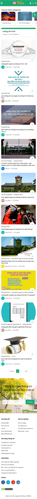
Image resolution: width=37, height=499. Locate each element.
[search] (35, 3)
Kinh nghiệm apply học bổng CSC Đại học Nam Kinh (17, 197)
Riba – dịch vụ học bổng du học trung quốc (12, 467)
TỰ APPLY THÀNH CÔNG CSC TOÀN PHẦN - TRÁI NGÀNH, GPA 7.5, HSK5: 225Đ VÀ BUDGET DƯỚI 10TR (18, 164)
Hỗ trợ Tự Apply (22, 423)
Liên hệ (3, 428)
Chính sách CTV (5, 426)
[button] (1, 3)
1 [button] (17, 371)
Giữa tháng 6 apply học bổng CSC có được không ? (17, 229)
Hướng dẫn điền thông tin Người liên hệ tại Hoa (16, 327)
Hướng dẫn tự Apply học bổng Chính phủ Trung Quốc (18, 295)
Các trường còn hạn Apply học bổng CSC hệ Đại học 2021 (17, 97)
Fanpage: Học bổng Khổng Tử (8, 473)
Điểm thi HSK (4, 450)
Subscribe (30, 402)
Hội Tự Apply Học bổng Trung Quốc (10, 462)
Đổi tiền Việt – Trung (23, 431)
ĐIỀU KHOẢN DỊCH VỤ (6, 434)
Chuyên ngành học (6, 448)
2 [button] (21, 371)
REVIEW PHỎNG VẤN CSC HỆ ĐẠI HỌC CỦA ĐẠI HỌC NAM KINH (17, 262)
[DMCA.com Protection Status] (7, 489)
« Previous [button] (11, 371)
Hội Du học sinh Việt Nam (7, 464)
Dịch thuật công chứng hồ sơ (25, 428)
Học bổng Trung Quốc (7, 445)
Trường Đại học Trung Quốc (8, 442)
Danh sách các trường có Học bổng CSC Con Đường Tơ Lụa (17, 130)
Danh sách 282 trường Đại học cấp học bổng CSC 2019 (16, 360)
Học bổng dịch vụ (22, 426)
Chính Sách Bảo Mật (6, 431)
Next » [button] (26, 371)
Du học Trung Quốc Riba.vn (8, 470)
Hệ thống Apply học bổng (7, 453)
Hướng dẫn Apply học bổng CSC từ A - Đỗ (14, 64)
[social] (3, 482)
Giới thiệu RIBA (5, 423)
